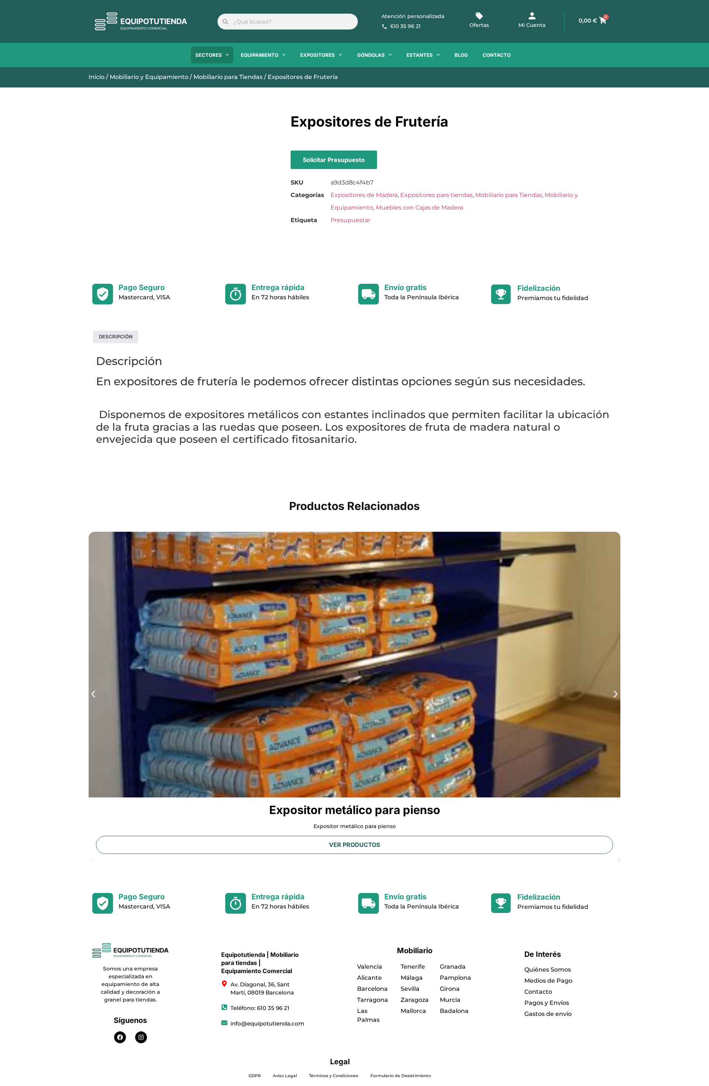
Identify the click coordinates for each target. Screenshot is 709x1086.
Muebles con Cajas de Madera (419, 207)
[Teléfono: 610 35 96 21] (224, 1007)
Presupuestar (350, 220)
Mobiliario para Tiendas (228, 76)
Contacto (497, 55)
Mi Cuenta (531, 25)
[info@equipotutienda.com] (224, 1023)
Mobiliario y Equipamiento (149, 76)
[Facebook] (120, 1037)
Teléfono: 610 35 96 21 (260, 1007)
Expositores (317, 55)
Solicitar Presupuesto (334, 159)
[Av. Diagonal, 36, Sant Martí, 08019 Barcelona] (224, 983)
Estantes (420, 55)
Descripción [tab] (116, 336)
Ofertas (479, 25)
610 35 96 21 (405, 26)
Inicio (97, 76)
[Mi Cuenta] (532, 16)
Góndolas (371, 55)
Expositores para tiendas (436, 195)
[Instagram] (141, 1037)
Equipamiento (259, 55)
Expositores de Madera (364, 195)
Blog (461, 55)
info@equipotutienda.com (267, 1023)
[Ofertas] (479, 16)
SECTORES (208, 55)
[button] (93, 694)
